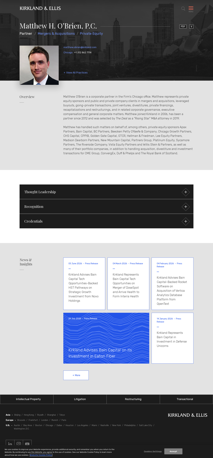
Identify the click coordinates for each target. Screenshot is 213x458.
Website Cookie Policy (41, 455)
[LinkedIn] (10, 444)
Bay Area (27, 425)
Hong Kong (29, 415)
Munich (55, 420)
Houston (70, 425)
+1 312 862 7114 (82, 52)
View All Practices (77, 72)
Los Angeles (82, 425)
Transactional (185, 399)
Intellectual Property (28, 399)
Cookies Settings (153, 451)
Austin (17, 425)
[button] (106, 191)
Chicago (67, 52)
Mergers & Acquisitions (56, 34)
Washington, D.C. (21, 428)
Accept (173, 451)
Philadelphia (129, 425)
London (44, 420)
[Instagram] (18, 444)
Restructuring (133, 399)
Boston (38, 425)
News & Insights (26, 262)
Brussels (21, 420)
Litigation (80, 399)
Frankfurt (33, 420)
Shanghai (51, 415)
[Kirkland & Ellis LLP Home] (187, 415)
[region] (106, 451)
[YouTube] (27, 444)
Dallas (59, 425)
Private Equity (91, 34)
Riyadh (40, 415)
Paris (64, 420)
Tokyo (62, 415)
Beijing (17, 415)
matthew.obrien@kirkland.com (80, 47)
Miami (94, 425)
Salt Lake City (145, 425)
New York (116, 425)
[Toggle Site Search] (183, 9)
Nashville (105, 425)
